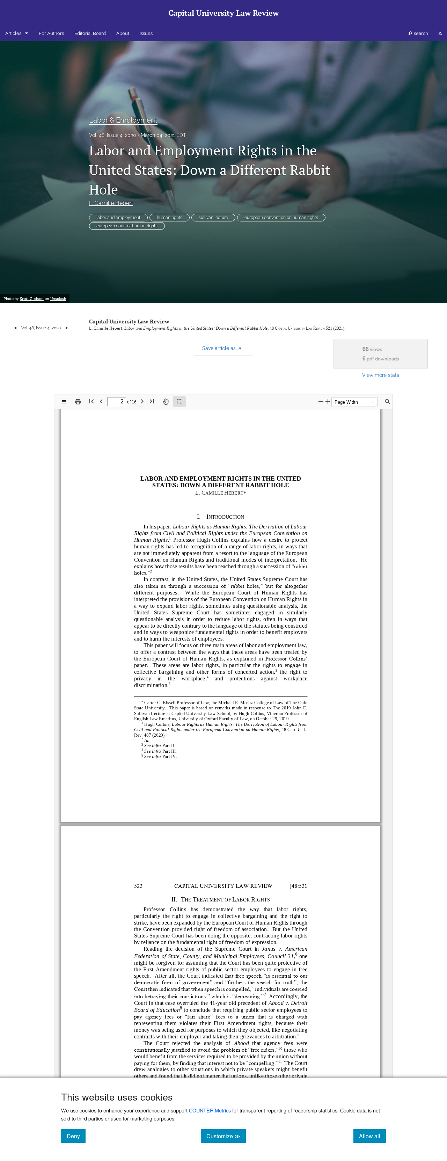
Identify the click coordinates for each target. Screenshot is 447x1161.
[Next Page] (142, 401)
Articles (13, 33)
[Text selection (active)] (179, 401)
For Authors (51, 33)
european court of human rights (126, 226)
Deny (76, 1136)
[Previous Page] (101, 401)
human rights (169, 217)
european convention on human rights (281, 217)
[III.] (173, 750)
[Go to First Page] (91, 401)
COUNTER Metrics (210, 1110)
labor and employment (118, 217)
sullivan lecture (213, 217)
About (122, 33)
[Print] (78, 401)
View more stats (380, 375)
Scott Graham (32, 298)
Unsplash (58, 298)
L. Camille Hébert (111, 203)
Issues (146, 33)
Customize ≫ (226, 1136)
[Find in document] (387, 401)
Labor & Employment (123, 120)
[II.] (172, 745)
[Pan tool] (165, 401)
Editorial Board (90, 33)
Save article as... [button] (221, 348)
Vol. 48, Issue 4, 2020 (112, 135)
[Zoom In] (328, 401)
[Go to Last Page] (152, 401)
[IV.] (173, 756)
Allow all (372, 1136)
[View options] (64, 401)
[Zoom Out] (321, 401)
